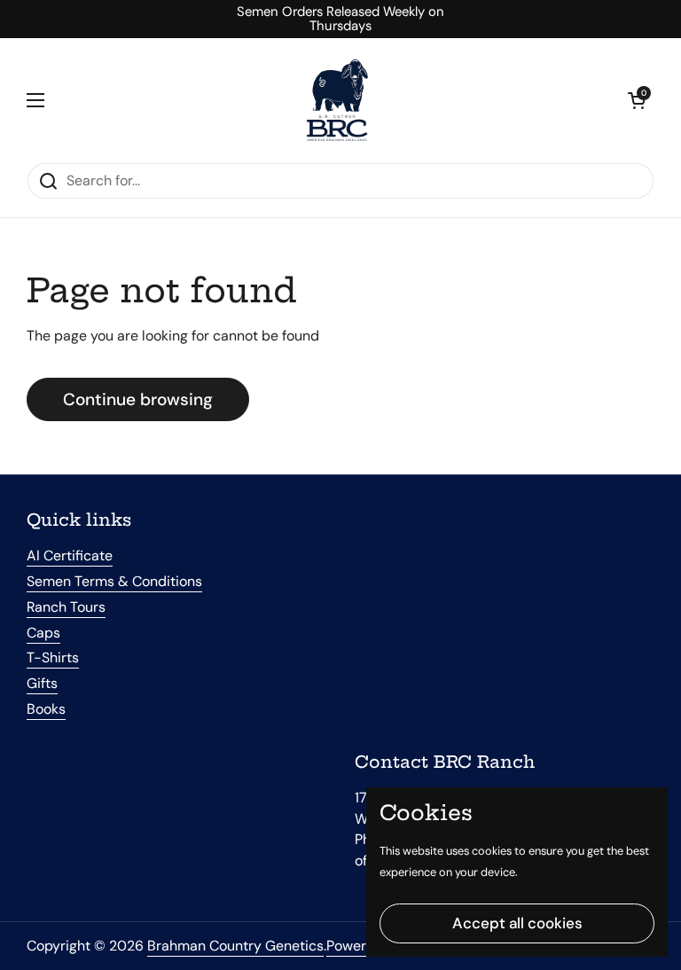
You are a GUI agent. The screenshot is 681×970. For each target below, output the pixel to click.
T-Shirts (53, 657)
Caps (43, 632)
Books (46, 709)
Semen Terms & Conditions (114, 581)
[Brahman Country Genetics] (336, 100)
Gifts (42, 683)
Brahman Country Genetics (235, 945)
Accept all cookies (517, 923)
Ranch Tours (66, 607)
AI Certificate (70, 555)
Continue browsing (138, 399)
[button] (636, 100)
